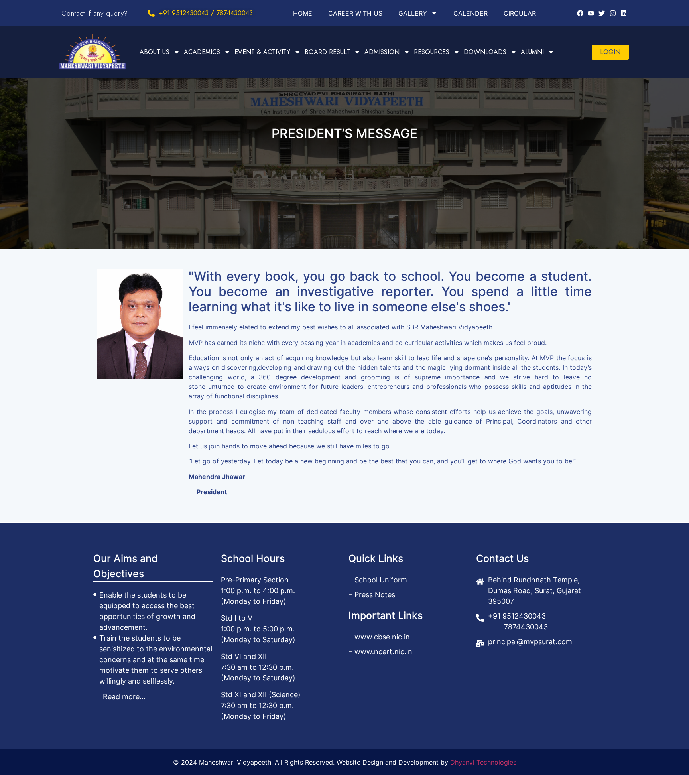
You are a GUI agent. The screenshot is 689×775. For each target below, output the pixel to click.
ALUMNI (532, 52)
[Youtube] (591, 13)
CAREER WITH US (355, 13)
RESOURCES (431, 52)
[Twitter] (601, 13)
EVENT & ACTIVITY (262, 52)
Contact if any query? (94, 13)
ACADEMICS (202, 52)
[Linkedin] (623, 13)
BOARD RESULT (327, 52)
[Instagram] (612, 13)
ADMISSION (382, 52)
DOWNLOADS (485, 52)
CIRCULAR (520, 13)
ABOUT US (154, 52)
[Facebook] (579, 13)
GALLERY (412, 13)
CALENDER (470, 13)
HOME (302, 13)
